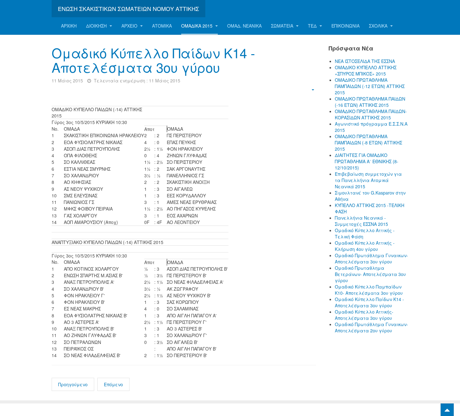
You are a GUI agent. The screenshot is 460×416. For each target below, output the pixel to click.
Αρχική (69, 26)
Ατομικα (162, 26)
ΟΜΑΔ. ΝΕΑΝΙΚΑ (244, 26)
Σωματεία (282, 26)
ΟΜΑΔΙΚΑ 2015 (197, 26)
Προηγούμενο (73, 384)
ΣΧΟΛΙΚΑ (379, 26)
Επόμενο (113, 384)
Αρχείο (130, 26)
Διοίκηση (97, 26)
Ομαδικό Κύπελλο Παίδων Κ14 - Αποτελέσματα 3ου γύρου (153, 59)
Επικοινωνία (345, 26)
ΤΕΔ (313, 26)
